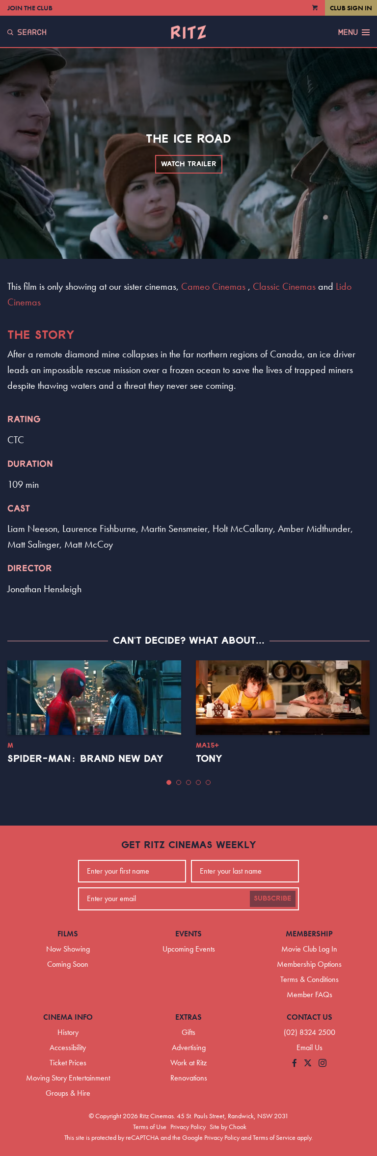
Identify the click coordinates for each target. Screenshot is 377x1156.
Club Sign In (351, 7)
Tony (209, 759)
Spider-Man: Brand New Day (85, 759)
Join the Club (30, 7)
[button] (168, 782)
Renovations (188, 1078)
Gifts (188, 1032)
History (68, 1032)
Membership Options (309, 964)
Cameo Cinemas (213, 286)
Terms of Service (274, 1137)
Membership (309, 934)
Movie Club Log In (309, 949)
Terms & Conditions (309, 979)
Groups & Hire (68, 1093)
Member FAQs (309, 994)
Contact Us (309, 1017)
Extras (188, 1017)
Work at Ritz (188, 1062)
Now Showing (68, 949)
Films (67, 934)
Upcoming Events (188, 949)
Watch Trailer (188, 164)
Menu (348, 32)
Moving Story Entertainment (68, 1078)
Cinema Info (68, 1017)
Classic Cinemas (284, 286)
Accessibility (68, 1047)
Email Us (309, 1047)
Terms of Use (149, 1126)
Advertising (189, 1047)
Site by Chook (228, 1126)
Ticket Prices (68, 1062)
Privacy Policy (188, 1126)
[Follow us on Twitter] (308, 1063)
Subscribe (273, 898)
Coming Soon (67, 964)
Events (188, 934)
